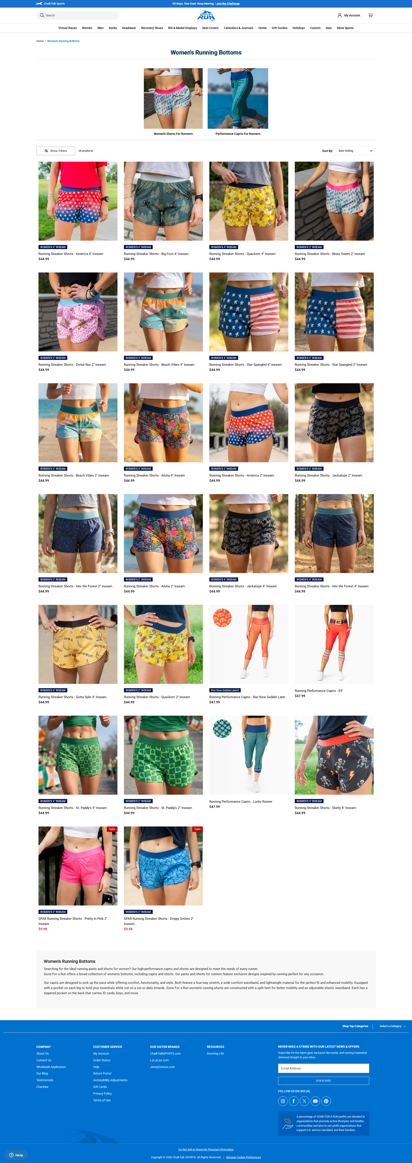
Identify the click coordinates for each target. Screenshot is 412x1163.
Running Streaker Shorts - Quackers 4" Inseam (242, 254)
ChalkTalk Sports (54, 3)
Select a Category (390, 1026)
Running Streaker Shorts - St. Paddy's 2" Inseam (158, 808)
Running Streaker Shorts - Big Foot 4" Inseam (156, 254)
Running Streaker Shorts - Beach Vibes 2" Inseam (73, 475)
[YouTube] (315, 1101)
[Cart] (371, 15)
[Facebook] (293, 1101)
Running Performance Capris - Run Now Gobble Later (247, 697)
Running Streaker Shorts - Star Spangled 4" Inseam (245, 365)
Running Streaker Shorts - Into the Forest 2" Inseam (75, 586)
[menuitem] (348, 15)
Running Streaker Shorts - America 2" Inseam (241, 475)
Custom (315, 28)
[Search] (42, 15)
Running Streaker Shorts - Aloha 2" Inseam (154, 586)
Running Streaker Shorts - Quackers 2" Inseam (157, 697)
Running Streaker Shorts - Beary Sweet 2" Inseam (330, 254)
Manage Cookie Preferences (243, 1157)
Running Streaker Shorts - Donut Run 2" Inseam (72, 365)
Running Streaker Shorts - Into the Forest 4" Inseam (332, 586)
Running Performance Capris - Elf (318, 691)
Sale (329, 28)
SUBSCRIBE (323, 1080)
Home (40, 41)
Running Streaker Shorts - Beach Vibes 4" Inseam (159, 365)
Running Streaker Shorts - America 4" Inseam (70, 254)
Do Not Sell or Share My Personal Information (206, 1149)
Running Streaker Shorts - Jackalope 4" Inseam (243, 586)
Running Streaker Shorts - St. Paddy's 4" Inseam (72, 808)
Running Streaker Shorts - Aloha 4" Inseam (154, 475)
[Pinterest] (326, 1101)
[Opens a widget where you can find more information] (16, 1155)
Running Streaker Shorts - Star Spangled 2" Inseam (331, 365)
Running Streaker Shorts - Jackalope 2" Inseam (328, 475)
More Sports (345, 28)
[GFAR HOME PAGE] (206, 15)
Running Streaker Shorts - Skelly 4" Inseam (325, 808)
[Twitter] (304, 1101)
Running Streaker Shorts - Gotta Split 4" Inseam (72, 697)
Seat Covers (210, 28)
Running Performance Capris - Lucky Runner (240, 802)
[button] (67, 28)
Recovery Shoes (152, 28)
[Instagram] (283, 1101)
